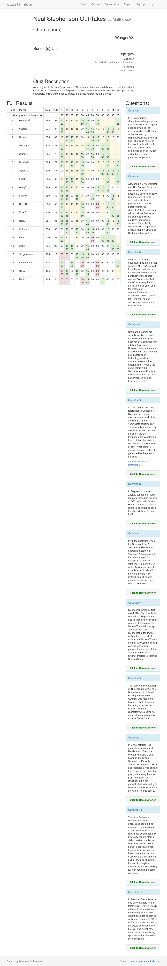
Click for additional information (137, 463)
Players (128, 4)
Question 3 (134, 252)
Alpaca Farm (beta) (19, 4)
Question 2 (134, 176)
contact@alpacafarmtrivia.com (144, 961)
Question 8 (134, 602)
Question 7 (134, 533)
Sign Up (141, 4)
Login (152, 4)
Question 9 (134, 678)
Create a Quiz (112, 4)
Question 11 (135, 810)
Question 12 (135, 892)
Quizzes (95, 4)
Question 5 (134, 400)
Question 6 (134, 484)
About (84, 4)
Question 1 (134, 110)
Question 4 (134, 324)
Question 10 (135, 737)
